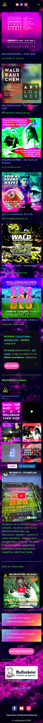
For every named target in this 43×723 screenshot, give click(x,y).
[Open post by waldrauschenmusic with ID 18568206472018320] (31, 453)
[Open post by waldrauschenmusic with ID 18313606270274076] (11, 453)
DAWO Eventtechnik (22, 687)
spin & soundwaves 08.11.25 (17, 214)
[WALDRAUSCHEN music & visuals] (5, 5)
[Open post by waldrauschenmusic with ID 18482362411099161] (31, 411)
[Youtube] (17, 4)
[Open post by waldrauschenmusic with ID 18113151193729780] (31, 432)
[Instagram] (26, 4)
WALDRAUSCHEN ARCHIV (21, 651)
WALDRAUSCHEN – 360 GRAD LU (20, 320)
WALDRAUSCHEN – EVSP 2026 (18, 54)
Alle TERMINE (11, 365)
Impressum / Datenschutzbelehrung (21, 714)
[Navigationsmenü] (38, 4)
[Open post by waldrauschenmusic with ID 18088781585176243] (11, 411)
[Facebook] (21, 4)
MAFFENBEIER (29, 680)
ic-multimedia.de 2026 (21, 720)
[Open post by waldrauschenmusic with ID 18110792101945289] (11, 432)
